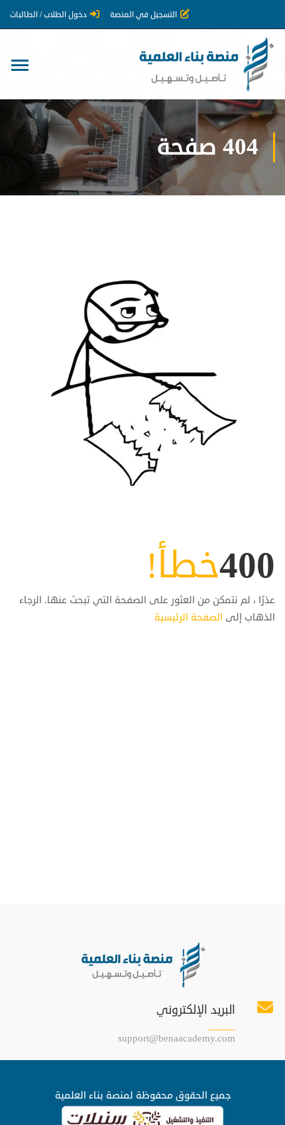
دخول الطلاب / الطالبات (48, 15)
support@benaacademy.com (176, 1039)
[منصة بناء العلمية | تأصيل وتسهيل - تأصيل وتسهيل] (205, 64)
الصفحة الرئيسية (188, 617)
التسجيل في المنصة (143, 15)
